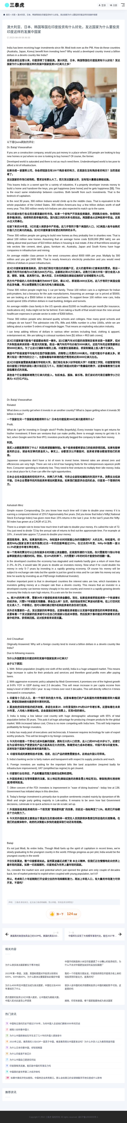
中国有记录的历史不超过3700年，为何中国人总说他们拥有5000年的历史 (45, 1023)
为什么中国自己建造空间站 (23, 1059)
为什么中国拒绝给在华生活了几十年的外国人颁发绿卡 (36, 1035)
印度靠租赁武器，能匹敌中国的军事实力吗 (30, 1066)
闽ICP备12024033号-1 (88, 1117)
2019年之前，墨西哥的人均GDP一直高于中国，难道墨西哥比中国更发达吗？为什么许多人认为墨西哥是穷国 (62, 1041)
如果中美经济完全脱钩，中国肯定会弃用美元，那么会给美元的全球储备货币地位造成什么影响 (56, 1078)
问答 (13, 15)
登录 (103, 5)
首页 (8, 15)
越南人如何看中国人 (19, 1029)
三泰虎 (17, 902)
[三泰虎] (14, 6)
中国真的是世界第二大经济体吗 (25, 1072)
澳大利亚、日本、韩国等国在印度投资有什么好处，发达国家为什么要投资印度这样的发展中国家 (57, 15)
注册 (115, 5)
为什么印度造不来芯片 (20, 1053)
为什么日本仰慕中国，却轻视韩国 (26, 1047)
